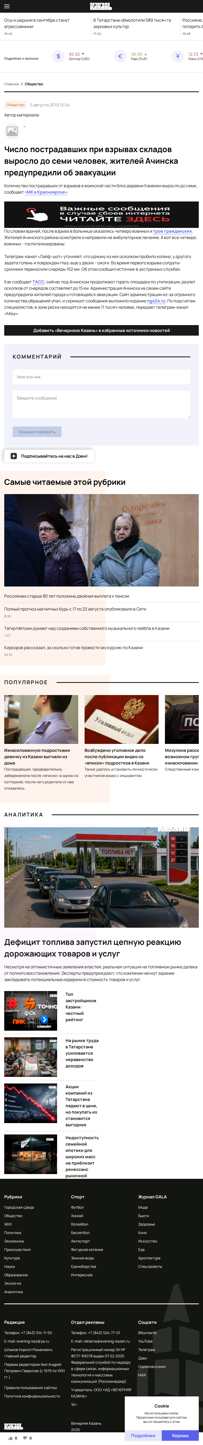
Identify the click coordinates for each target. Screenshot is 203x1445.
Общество (34, 83)
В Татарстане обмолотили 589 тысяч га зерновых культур (132, 23)
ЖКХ (8, 1224)
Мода (143, 1207)
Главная (11, 83)
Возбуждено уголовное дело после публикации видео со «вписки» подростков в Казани (117, 756)
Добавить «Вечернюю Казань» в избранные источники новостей (101, 330)
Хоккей (77, 1215)
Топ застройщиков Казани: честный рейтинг (81, 1006)
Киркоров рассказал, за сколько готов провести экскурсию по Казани (73, 647)
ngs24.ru (156, 301)
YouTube (145, 1341)
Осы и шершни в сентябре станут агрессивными (37, 23)
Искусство (147, 1241)
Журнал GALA (152, 1197)
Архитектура (149, 1257)
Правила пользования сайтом (30, 1387)
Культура (12, 1257)
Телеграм (146, 1349)
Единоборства (83, 1266)
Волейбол (79, 1224)
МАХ (142, 1374)
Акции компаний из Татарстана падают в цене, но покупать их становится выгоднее (82, 1106)
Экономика (14, 1241)
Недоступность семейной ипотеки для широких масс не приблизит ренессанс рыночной (82, 1157)
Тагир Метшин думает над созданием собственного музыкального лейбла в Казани (86, 628)
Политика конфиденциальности (32, 1396)
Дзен (142, 1357)
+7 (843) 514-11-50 (36, 1332)
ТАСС (38, 282)
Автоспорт (80, 1241)
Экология (12, 1283)
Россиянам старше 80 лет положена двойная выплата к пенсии (66, 596)
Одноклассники (152, 1366)
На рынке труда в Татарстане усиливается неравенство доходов (82, 1053)
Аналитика (23, 814)
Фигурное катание (87, 1249)
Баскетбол (80, 1232)
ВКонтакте (147, 1332)
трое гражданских (172, 231)
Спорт (78, 1197)
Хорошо (180, 1435)
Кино (142, 1232)
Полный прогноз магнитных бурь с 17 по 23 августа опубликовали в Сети (75, 609)
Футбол (77, 1207)
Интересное (82, 1274)
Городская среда (19, 1207)
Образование (16, 1274)
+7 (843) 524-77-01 (104, 1332)
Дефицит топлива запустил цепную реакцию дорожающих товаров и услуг (92, 947)
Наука (9, 1266)
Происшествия (17, 1249)
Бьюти (143, 1215)
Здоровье (146, 1224)
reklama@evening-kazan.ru (107, 1341)
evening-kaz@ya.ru (33, 1341)
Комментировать (37, 432)
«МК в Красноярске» (46, 192)
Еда (141, 1249)
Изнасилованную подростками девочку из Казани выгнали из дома (37, 756)
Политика (12, 1232)
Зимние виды (82, 1257)
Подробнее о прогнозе (21, 58)
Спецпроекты (150, 1266)
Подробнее (143, 1435)
